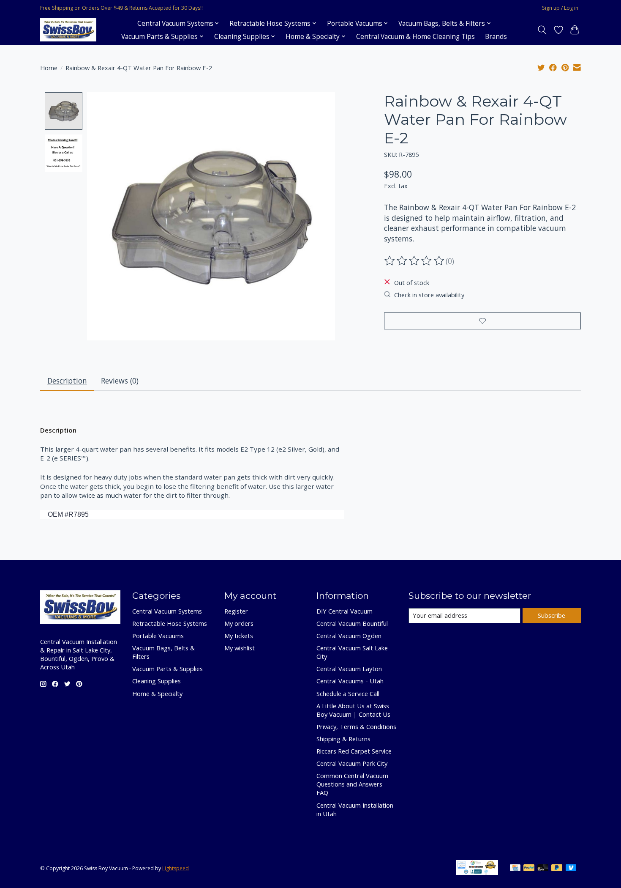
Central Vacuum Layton (349, 668)
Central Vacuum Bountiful (352, 623)
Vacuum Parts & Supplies (167, 668)
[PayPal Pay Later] (556, 868)
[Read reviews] (415, 260)
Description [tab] (67, 380)
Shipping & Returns (343, 739)
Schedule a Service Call (347, 693)
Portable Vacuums (158, 635)
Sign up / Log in (560, 7)
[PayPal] (528, 868)
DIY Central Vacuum (344, 611)
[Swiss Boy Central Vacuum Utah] (68, 29)
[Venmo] (571, 868)
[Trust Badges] (477, 872)
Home (48, 67)
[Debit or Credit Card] (542, 868)
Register (236, 611)
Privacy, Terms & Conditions (356, 726)
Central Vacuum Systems (167, 611)
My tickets (238, 635)
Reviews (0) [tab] (120, 380)
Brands (496, 36)
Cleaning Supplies (156, 681)
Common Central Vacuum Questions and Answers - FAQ (352, 784)
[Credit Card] (515, 868)
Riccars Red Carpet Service (354, 751)
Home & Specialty (157, 693)
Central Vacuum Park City (351, 763)
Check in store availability (429, 295)
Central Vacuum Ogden (348, 635)
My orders (238, 623)
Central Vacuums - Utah (350, 681)
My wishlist (239, 648)
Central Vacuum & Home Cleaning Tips (415, 36)
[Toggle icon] (542, 30)
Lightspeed (175, 868)
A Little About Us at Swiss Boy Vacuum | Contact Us (353, 710)
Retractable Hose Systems (169, 623)
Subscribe (551, 615)
